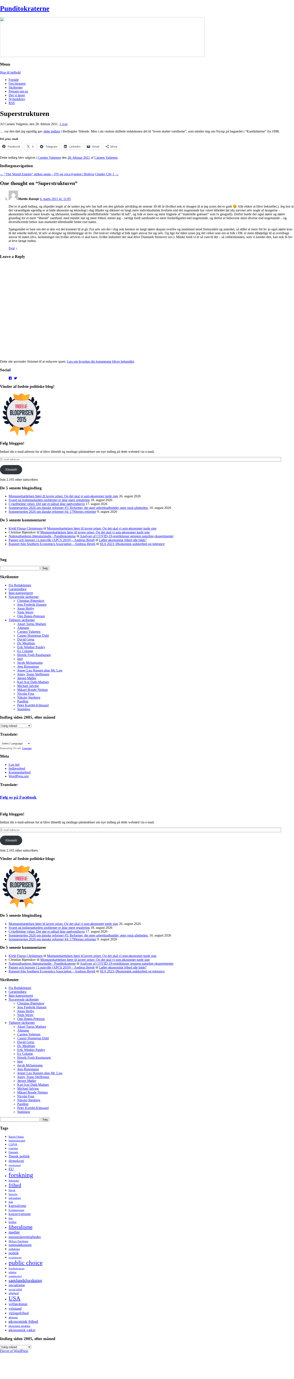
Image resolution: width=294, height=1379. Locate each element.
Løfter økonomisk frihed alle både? (123, 540)
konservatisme (20, 1214)
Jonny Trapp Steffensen (33, 674)
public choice (26, 1262)
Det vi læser (17, 95)
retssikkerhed (15, 1276)
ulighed (14, 1293)
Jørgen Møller (26, 678)
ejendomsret (15, 1165)
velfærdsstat (18, 1304)
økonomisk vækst (22, 1330)
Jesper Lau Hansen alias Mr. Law (40, 670)
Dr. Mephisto (26, 643)
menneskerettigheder (25, 1237)
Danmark (13, 1152)
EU (11, 1169)
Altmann (23, 628)
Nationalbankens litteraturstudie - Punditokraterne (42, 536)
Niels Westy (25, 612)
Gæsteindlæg (17, 589)
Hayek (12, 1190)
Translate (27, 748)
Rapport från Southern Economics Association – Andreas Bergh (52, 544)
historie (13, 1194)
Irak (11, 1201)
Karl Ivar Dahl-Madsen (33, 682)
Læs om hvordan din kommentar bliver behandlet (100, 361)
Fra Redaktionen (20, 585)
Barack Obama (16, 1137)
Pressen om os (18, 91)
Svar (12, 248)
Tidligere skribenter (22, 620)
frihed (15, 1185)
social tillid (15, 1289)
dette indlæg (51, 131)
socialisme (17, 1285)
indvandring (15, 1198)
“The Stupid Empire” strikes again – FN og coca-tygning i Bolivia (47, 174)
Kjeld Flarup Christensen (26, 528)
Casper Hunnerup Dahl (33, 635)
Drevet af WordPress (14, 1351)
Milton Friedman (18, 1241)
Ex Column (25, 651)
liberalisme (20, 1227)
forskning (21, 1174)
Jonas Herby (25, 608)
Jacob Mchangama (30, 662)
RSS (12, 103)
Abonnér (11, 469)
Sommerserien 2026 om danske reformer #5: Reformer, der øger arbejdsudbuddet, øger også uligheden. (79, 508)
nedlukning (14, 1249)
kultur (13, 1222)
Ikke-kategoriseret (21, 593)
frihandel (14, 1180)
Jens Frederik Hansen (31, 604)
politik (14, 1253)
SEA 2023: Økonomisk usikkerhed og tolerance (132, 544)
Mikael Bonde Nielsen (32, 690)
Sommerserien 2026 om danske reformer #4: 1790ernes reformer (52, 511)
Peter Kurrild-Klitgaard (33, 705)
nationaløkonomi (20, 1245)
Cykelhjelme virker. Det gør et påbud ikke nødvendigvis (47, 504)
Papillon (22, 701)
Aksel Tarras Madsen (31, 624)
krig (11, 1218)
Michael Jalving (28, 686)
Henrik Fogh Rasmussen (34, 655)
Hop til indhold (10, 72)
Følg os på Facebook (18, 797)
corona (13, 1148)
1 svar (63, 124)
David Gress (25, 639)
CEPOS (13, 1144)
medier (14, 1232)
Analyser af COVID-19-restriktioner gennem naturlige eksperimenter (126, 536)
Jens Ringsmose (28, 666)
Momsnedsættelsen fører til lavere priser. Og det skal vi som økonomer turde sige (63, 496)
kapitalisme (17, 1206)
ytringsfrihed (19, 1313)
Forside (14, 80)
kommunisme (16, 1210)
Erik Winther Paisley (31, 647)
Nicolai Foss (25, 693)
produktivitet (15, 1257)
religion (12, 1272)
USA (14, 1298)
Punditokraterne (24, 8)
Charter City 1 (107, 174)
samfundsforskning (25, 1280)
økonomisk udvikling (19, 1326)
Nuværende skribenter (24, 597)
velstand (15, 1308)
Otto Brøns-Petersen (31, 616)
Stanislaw (23, 709)
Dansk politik (19, 1156)
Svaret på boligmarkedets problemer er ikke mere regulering (49, 500)
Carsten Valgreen (49, 157)
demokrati (16, 1161)
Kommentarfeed (20, 772)
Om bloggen (17, 83)
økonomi (13, 1317)
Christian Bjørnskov (31, 600)
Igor (20, 659)
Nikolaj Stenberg (28, 697)
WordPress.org (19, 776)
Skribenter (16, 87)
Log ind (14, 764)
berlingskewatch (17, 1140)
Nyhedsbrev (17, 99)
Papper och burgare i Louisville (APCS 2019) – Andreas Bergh (52, 540)
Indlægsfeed (17, 768)
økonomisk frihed (23, 1321)
